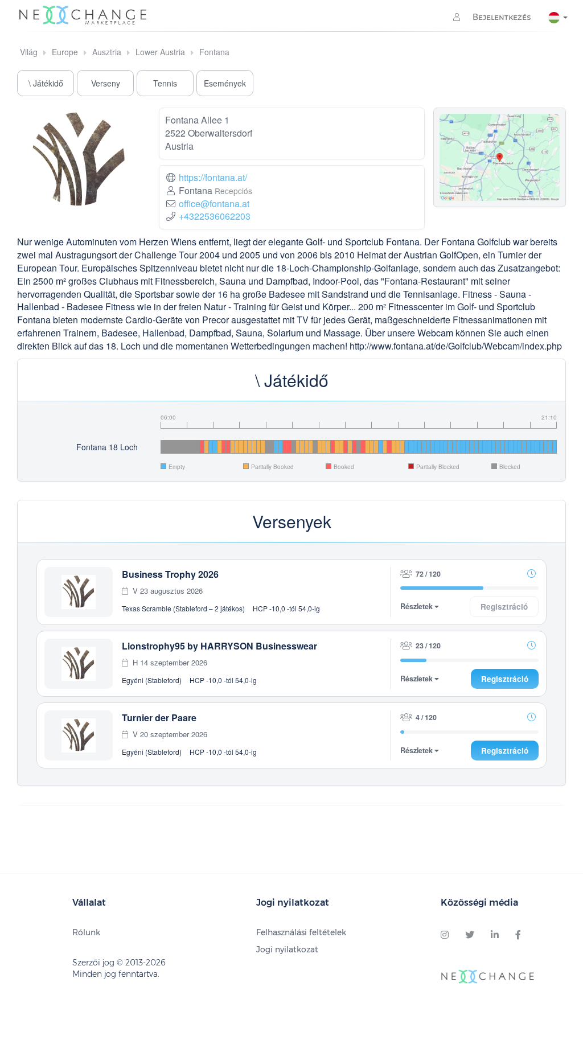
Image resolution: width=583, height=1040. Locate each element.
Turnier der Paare (159, 717)
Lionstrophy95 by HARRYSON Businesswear (219, 645)
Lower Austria (160, 51)
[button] (531, 573)
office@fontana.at (214, 203)
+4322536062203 (215, 216)
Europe (65, 51)
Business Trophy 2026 (170, 574)
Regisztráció (504, 678)
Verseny (105, 83)
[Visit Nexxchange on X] (469, 935)
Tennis (165, 83)
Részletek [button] (417, 606)
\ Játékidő (45, 83)
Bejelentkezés (500, 17)
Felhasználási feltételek (301, 932)
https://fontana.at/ (213, 177)
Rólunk (86, 932)
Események (225, 83)
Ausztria (106, 51)
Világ (29, 51)
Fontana (214, 51)
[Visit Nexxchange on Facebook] (518, 935)
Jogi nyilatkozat (287, 949)
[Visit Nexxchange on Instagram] (445, 935)
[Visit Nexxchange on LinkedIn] (495, 935)
